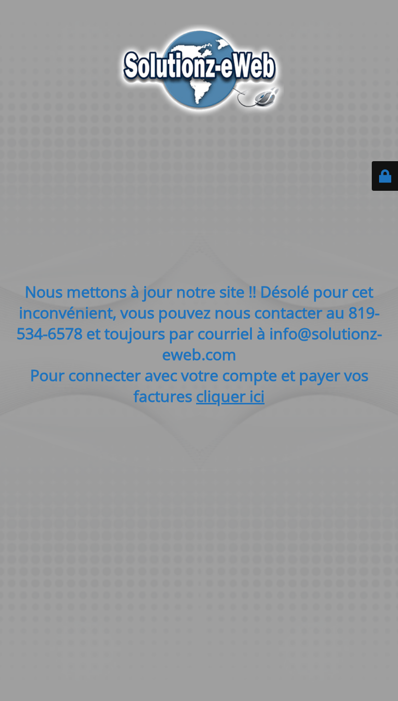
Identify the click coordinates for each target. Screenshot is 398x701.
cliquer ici (230, 395)
